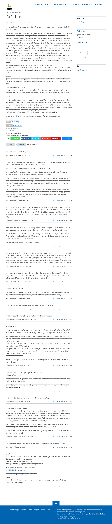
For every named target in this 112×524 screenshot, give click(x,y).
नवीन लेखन (37, 4)
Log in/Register (82, 22)
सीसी (49, 510)
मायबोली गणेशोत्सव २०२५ (61, 4)
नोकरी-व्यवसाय (14, 122)
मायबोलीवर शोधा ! (82, 70)
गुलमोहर (75, 4)
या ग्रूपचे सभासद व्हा (82, 42)
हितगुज (47, 4)
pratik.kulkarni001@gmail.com (16, 470)
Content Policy (79, 518)
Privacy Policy (70, 518)
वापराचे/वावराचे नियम (62, 512)
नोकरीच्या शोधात (10, 131)
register (21, 144)
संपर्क (84, 512)
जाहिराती (36, 510)
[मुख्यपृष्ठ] (9, 6)
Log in (10, 144)
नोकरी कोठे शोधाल (17, 125)
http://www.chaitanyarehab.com (55, 427)
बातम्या (43, 510)
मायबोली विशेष (86, 4)
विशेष (30, 510)
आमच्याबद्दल (78, 512)
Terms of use (61, 518)
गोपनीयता (72, 512)
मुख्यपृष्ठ (13, 12)
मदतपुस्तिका (98, 4)
